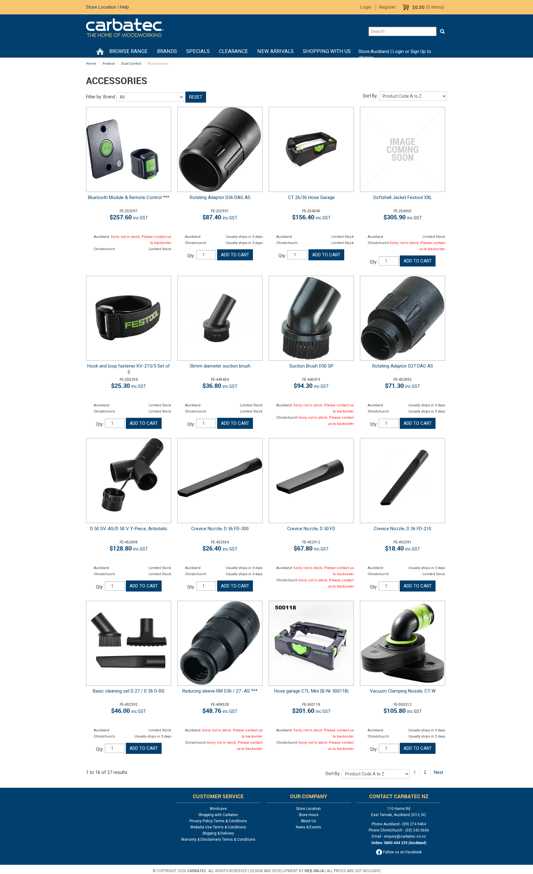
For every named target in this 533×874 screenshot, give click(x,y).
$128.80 (128, 548)
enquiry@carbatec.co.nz (405, 836)
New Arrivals (275, 51)
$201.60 (311, 710)
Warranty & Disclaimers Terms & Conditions (218, 839)
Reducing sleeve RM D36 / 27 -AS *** (220, 691)
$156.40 (311, 217)
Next (438, 772)
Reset (195, 97)
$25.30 (128, 385)
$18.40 (402, 548)
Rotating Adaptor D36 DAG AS (220, 197)
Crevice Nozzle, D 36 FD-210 (402, 528)
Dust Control (131, 64)
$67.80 (311, 548)
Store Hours (309, 815)
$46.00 (128, 710)
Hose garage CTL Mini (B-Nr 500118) (311, 691)
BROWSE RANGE (128, 51)
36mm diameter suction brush (219, 366)
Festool (109, 64)
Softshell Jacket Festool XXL (402, 197)
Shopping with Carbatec (218, 815)
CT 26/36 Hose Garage (311, 197)
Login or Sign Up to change (394, 54)
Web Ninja (314, 871)
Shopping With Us (327, 51)
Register (387, 7)
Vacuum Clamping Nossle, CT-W (403, 691)
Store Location (101, 7)
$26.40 (220, 548)
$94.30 (311, 385)
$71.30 (402, 385)
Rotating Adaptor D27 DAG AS (402, 366)
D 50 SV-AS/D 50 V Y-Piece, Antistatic (128, 528)
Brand (109, 96)
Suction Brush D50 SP (311, 366)
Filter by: (94, 96)
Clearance (233, 51)
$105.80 (402, 710)
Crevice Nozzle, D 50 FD (311, 528)
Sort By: (370, 95)
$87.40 (220, 217)
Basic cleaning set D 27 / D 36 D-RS (128, 691)
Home (100, 51)
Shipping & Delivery (218, 833)
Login (365, 7)
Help (124, 7)
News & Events (308, 827)
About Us (308, 821)
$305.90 (402, 217)
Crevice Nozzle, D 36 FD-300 (220, 528)
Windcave (218, 809)
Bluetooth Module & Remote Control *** (128, 197)
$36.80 (220, 385)
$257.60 (128, 217)
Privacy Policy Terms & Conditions (218, 821)
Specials (198, 51)
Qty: (191, 255)
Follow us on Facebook (402, 852)
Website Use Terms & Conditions (218, 827)
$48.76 (220, 710)
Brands (167, 51)
